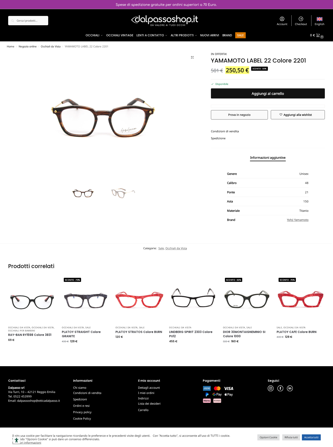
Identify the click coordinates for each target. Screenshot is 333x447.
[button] (317, 35)
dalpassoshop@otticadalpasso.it (38, 401)
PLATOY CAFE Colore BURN (296, 332)
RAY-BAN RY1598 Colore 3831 (29, 335)
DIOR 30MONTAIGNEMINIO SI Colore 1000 (244, 334)
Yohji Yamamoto (298, 220)
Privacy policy (82, 412)
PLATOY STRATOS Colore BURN (138, 332)
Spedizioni (80, 399)
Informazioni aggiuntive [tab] (268, 157)
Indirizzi (143, 398)
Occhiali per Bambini (21, 330)
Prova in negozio (239, 115)
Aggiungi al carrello (268, 93)
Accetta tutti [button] (311, 437)
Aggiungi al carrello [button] (86, 349)
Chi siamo (79, 387)
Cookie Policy (82, 418)
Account (282, 24)
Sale (161, 248)
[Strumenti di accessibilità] (16, 440)
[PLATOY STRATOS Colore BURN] (139, 300)
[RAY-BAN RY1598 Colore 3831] (32, 300)
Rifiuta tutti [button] (291, 437)
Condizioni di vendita (225, 131)
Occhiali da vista (19, 327)
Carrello (143, 410)
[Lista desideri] (50, 282)
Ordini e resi (81, 406)
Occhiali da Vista (51, 46)
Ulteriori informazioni (26, 442)
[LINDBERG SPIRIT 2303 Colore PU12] (193, 300)
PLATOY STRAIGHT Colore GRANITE (81, 334)
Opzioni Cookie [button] (268, 437)
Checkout (301, 24)
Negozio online (28, 46)
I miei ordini (146, 393)
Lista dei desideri (149, 403)
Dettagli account (149, 387)
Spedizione (218, 138)
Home (10, 46)
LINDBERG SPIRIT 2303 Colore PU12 (190, 334)
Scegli (32, 348)
